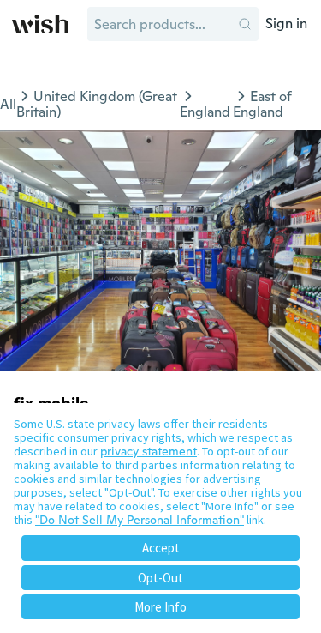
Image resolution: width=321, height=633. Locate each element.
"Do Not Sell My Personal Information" (139, 520)
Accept (161, 548)
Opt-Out (160, 578)
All (8, 104)
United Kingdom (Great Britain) (96, 104)
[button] (245, 24)
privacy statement (148, 451)
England (205, 112)
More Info (160, 607)
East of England (262, 104)
